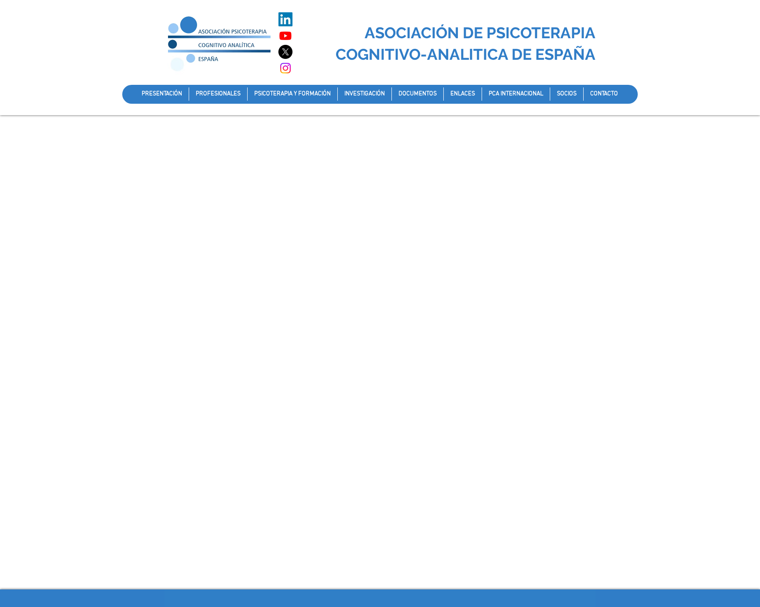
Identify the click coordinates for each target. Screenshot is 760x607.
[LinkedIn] (285, 19)
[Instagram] (285, 68)
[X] (285, 52)
